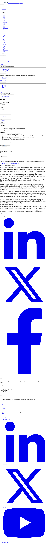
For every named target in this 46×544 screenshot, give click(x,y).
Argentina (4, 14)
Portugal (4, 39)
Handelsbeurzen (4, 116)
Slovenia (4, 43)
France (4, 25)
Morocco (4, 35)
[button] (3, 6)
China (4, 20)
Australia (4, 15)
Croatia (4, 21)
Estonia (4, 24)
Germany (4, 26)
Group (4, 27)
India (3, 29)
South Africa (4, 44)
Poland (4, 38)
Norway (4, 36)
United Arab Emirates (5, 50)
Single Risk (4, 417)
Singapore (4, 42)
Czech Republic (5, 22)
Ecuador (4, 23)
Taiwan (4, 47)
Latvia (4, 32)
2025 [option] (2, 384)
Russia (4, 41)
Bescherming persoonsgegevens (5, 542)
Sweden (4, 46)
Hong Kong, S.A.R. (5, 28)
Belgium (4, 17)
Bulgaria (4, 18)
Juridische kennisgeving (4, 541)
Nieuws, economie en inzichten (6, 419)
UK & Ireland (4, 49)
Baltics (4, 16)
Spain (3, 45)
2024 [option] (2, 383)
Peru (3, 37)
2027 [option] (2, 385)
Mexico (4, 34)
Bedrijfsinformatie (5, 416)
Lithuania (4, 33)
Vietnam (4, 51)
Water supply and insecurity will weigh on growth (7, 162)
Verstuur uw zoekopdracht (10, 94)
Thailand (4, 48)
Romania (4, 40)
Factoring (4, 418)
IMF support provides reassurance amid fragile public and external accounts (10, 163)
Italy (3, 31)
